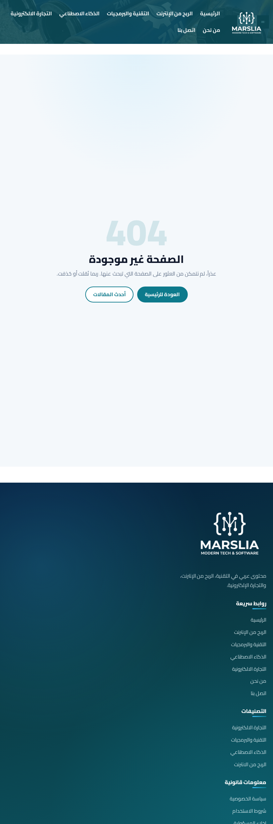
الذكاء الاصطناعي (79, 13)
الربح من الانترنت (250, 764)
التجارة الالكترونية (31, 13)
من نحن (211, 30)
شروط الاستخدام (249, 810)
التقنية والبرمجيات (128, 13)
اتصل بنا (186, 30)
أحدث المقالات (109, 294)
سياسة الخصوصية (248, 798)
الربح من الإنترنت (174, 13)
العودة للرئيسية (162, 294)
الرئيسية (210, 13)
